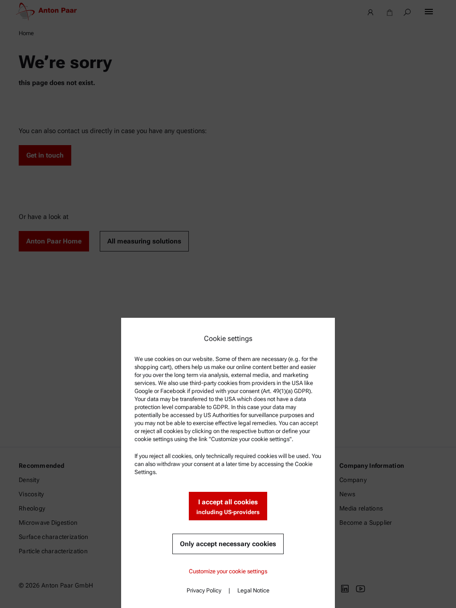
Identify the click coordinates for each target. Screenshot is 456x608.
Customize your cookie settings (228, 571)
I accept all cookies (228, 506)
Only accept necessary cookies (228, 544)
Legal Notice (253, 590)
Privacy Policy (204, 590)
